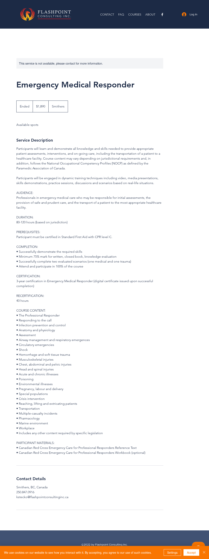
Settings (172, 552)
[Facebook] (162, 14)
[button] (134, 14)
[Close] (204, 552)
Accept (191, 552)
